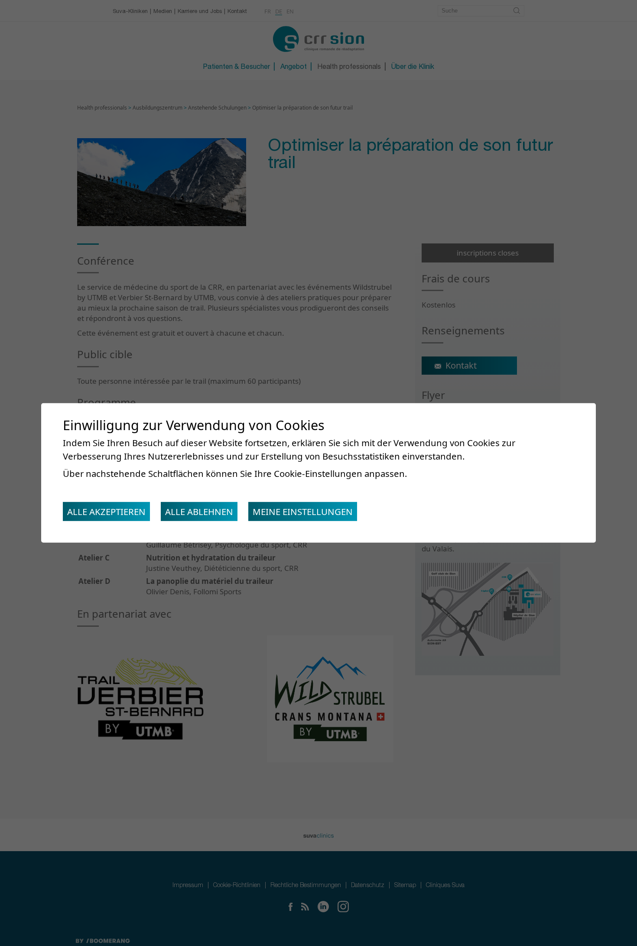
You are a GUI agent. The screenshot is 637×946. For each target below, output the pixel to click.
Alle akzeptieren (106, 511)
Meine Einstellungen (303, 511)
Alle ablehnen (199, 511)
